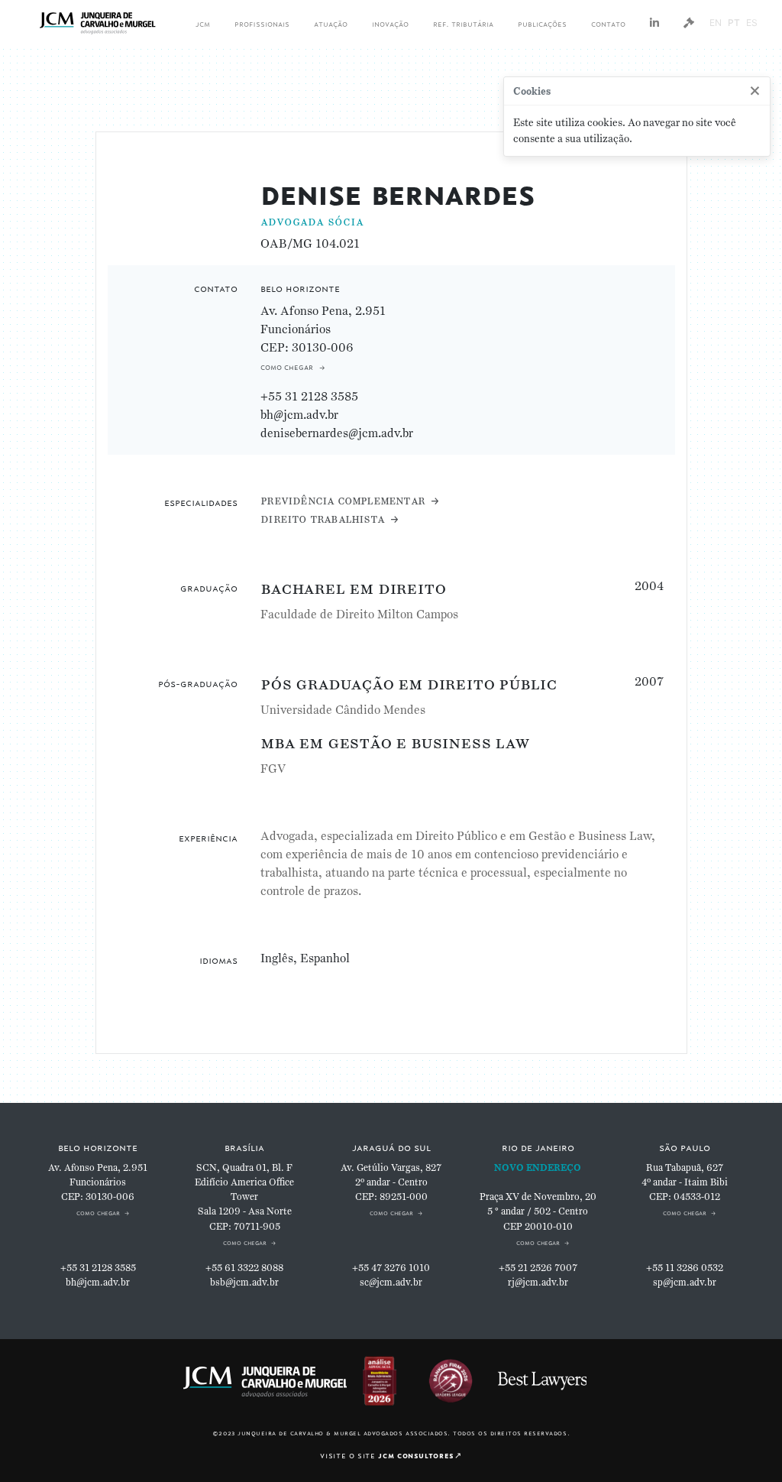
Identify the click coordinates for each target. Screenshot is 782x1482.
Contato (608, 22)
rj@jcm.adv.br (538, 1282)
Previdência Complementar (342, 500)
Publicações (542, 22)
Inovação (390, 22)
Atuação (330, 22)
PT (734, 22)
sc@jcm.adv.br (391, 1282)
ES (752, 22)
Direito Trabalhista (322, 518)
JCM (203, 22)
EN (715, 22)
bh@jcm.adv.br (299, 414)
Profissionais (261, 22)
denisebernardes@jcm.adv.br (336, 433)
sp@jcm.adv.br (684, 1282)
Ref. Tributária (463, 22)
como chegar (286, 365)
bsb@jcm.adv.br (244, 1282)
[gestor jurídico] (688, 23)
